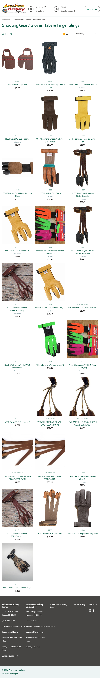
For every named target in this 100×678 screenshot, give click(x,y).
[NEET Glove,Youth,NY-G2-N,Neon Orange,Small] (50, 225)
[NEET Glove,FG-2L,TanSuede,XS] (17, 396)
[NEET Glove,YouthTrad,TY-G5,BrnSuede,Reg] (17, 282)
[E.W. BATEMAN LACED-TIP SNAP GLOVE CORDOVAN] (17, 451)
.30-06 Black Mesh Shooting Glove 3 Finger (50, 85)
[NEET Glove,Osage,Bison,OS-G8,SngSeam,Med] (82, 225)
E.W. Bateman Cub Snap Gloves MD (82, 307)
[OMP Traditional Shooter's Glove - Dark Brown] (50, 113)
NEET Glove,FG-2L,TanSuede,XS (17, 422)
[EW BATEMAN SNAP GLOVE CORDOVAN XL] (50, 451)
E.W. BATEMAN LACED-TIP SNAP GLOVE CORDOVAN (17, 477)
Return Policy (79, 604)
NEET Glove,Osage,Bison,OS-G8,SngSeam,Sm (82, 194)
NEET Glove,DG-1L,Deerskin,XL (17, 250)
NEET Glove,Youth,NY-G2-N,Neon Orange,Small (50, 251)
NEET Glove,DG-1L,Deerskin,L (17, 139)
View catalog (79, 9)
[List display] (67, 34)
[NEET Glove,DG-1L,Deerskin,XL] (17, 225)
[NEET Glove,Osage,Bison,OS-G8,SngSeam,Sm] (82, 167)
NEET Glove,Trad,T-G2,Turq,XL (50, 193)
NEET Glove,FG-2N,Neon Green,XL (50, 365)
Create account (68, 11)
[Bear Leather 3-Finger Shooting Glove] (82, 508)
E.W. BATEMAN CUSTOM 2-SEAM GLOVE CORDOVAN (83, 423)
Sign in (64, 7)
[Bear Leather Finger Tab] (17, 59)
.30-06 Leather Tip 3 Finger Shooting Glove (17, 194)
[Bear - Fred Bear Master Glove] (50, 508)
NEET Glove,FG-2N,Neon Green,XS (82, 84)
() (41, 7)
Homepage (6, 19)
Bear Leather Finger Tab (17, 84)
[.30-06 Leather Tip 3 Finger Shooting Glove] (17, 167)
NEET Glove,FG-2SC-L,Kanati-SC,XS (17, 588)
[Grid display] (64, 34)
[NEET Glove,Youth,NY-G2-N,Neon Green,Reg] (82, 339)
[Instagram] (90, 610)
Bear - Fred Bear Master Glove (50, 533)
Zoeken (96, 9)
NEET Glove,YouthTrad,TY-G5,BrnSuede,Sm (17, 534)
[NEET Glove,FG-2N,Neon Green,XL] (50, 339)
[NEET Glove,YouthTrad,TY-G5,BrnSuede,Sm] (17, 508)
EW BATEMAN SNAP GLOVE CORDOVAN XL (50, 477)
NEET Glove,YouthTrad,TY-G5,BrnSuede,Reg (17, 308)
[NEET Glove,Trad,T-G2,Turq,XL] (50, 167)
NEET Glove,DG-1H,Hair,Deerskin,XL (50, 307)
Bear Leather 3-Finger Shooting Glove (83, 533)
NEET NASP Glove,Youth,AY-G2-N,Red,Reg (83, 477)
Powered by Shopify (10, 674)
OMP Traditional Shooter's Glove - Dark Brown (50, 140)
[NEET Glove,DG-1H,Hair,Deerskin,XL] (50, 282)
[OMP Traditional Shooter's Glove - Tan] (82, 113)
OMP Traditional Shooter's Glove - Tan (82, 140)
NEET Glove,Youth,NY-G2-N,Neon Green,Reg (82, 366)
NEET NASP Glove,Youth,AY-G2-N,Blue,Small (17, 366)
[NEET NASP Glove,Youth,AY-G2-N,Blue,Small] (17, 339)
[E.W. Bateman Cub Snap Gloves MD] (82, 282)
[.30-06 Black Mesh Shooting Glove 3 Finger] (50, 59)
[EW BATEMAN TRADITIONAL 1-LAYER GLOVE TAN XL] (50, 396)
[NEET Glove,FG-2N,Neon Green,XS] (82, 59)
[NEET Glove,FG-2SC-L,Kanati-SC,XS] (17, 562)
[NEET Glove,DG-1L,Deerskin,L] (17, 113)
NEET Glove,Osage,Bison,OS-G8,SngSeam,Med (82, 251)
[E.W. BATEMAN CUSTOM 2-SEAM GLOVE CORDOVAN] (82, 396)
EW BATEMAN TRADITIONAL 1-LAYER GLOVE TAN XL (50, 423)
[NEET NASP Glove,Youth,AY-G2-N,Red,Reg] (82, 451)
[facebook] (93, 610)
